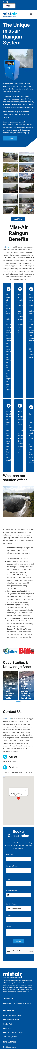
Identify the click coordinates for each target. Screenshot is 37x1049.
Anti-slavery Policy (10, 1037)
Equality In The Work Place (13, 1032)
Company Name (12, 866)
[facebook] (4, 2)
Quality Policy (8, 1024)
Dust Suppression (9, 1047)
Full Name (9, 854)
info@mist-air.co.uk (10, 1003)
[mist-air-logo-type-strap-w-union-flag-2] (10, 12)
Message (9, 927)
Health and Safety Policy (12, 1015)
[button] (4, 650)
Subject (8, 915)
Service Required (12, 904)
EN (9, 6)
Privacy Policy (8, 1028)
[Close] (25, 790)
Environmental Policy (11, 1020)
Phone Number (11, 890)
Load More (18, 219)
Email (8, 879)
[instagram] (7, 2)
